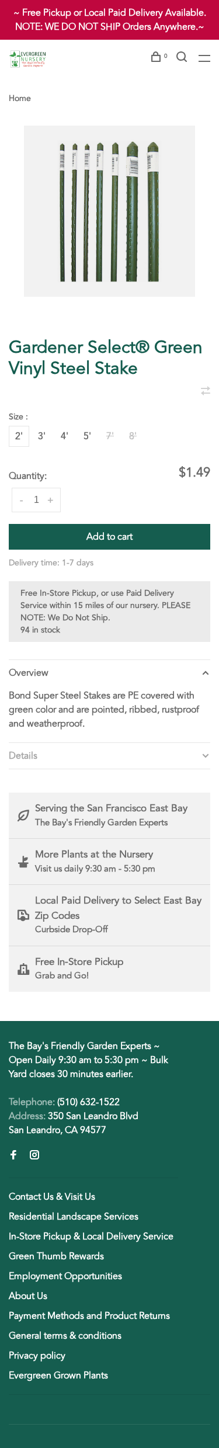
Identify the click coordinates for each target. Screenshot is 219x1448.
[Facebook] (13, 1156)
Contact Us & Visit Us (52, 1197)
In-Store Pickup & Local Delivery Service (91, 1237)
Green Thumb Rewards (56, 1256)
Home (20, 98)
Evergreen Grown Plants (58, 1376)
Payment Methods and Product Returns (89, 1316)
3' (42, 436)
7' (110, 436)
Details (23, 756)
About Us (28, 1296)
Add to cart (109, 537)
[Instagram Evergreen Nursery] (34, 1156)
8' (133, 436)
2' (19, 436)
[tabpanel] (109, 211)
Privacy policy (37, 1356)
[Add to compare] (205, 392)
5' (87, 436)
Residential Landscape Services (73, 1217)
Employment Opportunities (65, 1276)
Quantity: (28, 476)
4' (64, 436)
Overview (28, 673)
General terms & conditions (65, 1336)
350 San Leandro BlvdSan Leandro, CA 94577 (73, 1123)
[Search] (183, 59)
